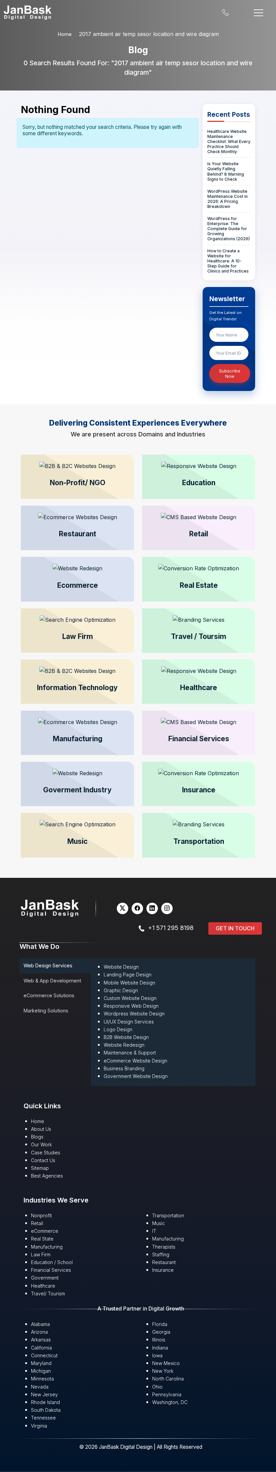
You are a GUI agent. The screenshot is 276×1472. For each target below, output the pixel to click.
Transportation (168, 1215)
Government (45, 1278)
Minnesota (42, 1378)
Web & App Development (52, 980)
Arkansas (41, 1339)
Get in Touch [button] (235, 928)
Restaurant (164, 1262)
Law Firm (40, 1254)
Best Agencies (47, 1176)
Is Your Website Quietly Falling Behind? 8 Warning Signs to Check (225, 171)
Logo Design (118, 1029)
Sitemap (40, 1168)
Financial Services (51, 1270)
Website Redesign (124, 1045)
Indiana (160, 1348)
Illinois (158, 1339)
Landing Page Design (127, 974)
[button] (77, 477)
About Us (41, 1129)
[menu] (258, 11)
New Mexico (166, 1363)
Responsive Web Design (131, 1006)
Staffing (160, 1254)
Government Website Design (136, 1076)
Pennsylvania (166, 1394)
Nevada (39, 1387)
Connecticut (44, 1355)
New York (162, 1371)
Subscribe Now (229, 373)
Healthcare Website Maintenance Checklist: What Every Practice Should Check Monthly (228, 141)
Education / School (52, 1262)
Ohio (157, 1387)
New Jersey (44, 1394)
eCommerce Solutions (49, 995)
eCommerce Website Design (135, 1061)
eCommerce (44, 1231)
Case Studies (45, 1152)
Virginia (39, 1426)
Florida (159, 1324)
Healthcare (43, 1286)
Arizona (39, 1332)
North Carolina (168, 1378)
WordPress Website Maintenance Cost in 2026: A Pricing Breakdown (227, 199)
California (41, 1348)
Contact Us (43, 1160)
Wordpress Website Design (134, 1013)
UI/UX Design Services (129, 1022)
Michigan (41, 1371)
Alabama (40, 1324)
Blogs (37, 1137)
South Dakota (46, 1410)
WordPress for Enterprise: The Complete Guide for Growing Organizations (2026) (228, 228)
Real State (42, 1239)
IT (154, 1231)
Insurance (163, 1270)
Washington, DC (169, 1402)
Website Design (121, 967)
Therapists (163, 1247)
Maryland (41, 1363)
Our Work (41, 1144)
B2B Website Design (126, 1037)
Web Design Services (48, 965)
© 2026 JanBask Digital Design (116, 1447)
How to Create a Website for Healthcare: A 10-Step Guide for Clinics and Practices (228, 261)
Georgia (161, 1332)
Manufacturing (47, 1247)
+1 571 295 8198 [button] (171, 927)
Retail (37, 1223)
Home (65, 34)
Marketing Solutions (46, 1010)
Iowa (157, 1355)
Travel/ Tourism (48, 1293)
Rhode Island (45, 1402)
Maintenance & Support (130, 1052)
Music (158, 1223)
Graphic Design (121, 990)
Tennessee (43, 1418)
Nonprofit (41, 1215)
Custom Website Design (130, 998)
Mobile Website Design (129, 982)
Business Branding (124, 1068)
